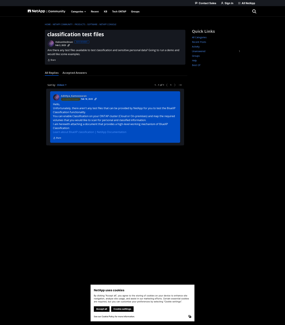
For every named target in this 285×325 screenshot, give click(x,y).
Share (52, 60)
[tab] (52, 73)
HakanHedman (64, 42)
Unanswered (216, 51)
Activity (196, 46)
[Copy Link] (69, 45)
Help (194, 60)
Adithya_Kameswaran (74, 95)
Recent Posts (199, 41)
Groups (196, 55)
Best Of (196, 65)
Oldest (61, 85)
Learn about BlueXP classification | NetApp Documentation (89, 132)
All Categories (199, 37)
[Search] (254, 11)
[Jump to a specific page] (180, 85)
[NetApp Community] (46, 11)
